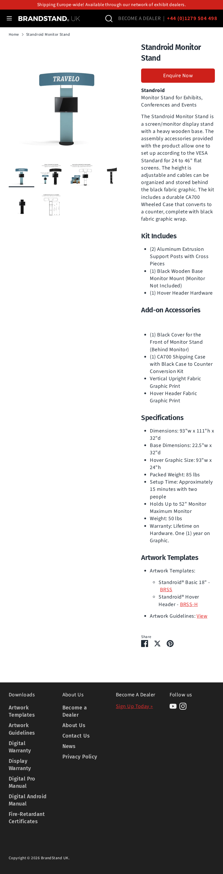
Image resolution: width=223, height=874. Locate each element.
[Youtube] (173, 706)
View (202, 616)
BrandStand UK (55, 858)
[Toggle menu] (9, 18)
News (69, 746)
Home (14, 34)
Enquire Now (178, 75)
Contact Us (76, 736)
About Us (74, 725)
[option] (66, 102)
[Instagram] (182, 706)
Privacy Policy (79, 757)
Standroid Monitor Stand (48, 34)
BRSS (166, 589)
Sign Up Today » (134, 706)
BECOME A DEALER (139, 18)
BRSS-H (189, 604)
